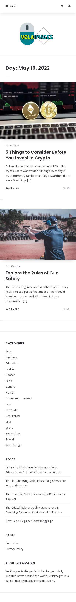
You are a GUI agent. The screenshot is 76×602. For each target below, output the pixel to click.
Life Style (15, 266)
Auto (9, 351)
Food (9, 381)
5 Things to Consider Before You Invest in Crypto (36, 155)
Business (11, 357)
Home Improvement (19, 398)
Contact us (12, 543)
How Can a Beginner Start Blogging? (29, 521)
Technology (13, 433)
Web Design (13, 445)
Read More (12, 188)
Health (10, 392)
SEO (8, 421)
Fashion (10, 369)
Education (12, 363)
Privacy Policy (14, 549)
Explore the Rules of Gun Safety (32, 276)
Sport (9, 427)
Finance (14, 145)
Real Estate (13, 416)
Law (8, 404)
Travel (10, 439)
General (11, 386)
